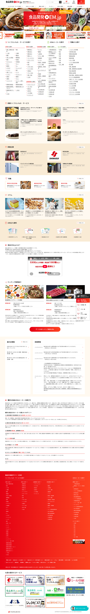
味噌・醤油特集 (72, 66)
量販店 (39, 51)
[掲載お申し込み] (81, 1)
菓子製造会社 (51, 61)
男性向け (29, 88)
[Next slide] (85, 35)
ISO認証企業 (41, 94)
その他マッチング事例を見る (46, 329)
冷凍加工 (29, 71)
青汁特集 (71, 64)
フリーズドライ (30, 58)
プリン (17, 78)
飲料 (17, 49)
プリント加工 (30, 73)
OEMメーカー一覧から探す (56, 28)
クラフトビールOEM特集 (74, 94)
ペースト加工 (30, 68)
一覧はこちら (81, 103)
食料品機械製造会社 (77, 496)
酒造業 (39, 74)
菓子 (17, 70)
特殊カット (29, 56)
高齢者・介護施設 (42, 76)
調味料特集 (71, 58)
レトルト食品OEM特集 (74, 62)
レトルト (8, 70)
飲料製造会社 (51, 55)
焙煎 (28, 64)
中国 (60, 60)
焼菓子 (17, 76)
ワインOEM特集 (72, 85)
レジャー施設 (41, 64)
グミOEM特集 (72, 88)
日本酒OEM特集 (72, 83)
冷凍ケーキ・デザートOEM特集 (76, 79)
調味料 (7, 66)
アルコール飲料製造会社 (78, 490)
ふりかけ (8, 68)
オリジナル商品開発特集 (74, 77)
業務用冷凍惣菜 (19, 84)
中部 (60, 56)
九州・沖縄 (61, 64)
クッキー (8, 74)
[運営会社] (73, 1)
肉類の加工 (29, 51)
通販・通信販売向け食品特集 (75, 68)
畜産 (7, 59)
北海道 (60, 49)
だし (17, 66)
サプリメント (9, 61)
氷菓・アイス (9, 72)
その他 (7, 94)
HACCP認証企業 (41, 84)
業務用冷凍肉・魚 (20, 86)
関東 (60, 54)
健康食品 (18, 57)
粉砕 (28, 62)
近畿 (60, 58)
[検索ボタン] (60, 2)
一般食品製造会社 (52, 49)
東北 (60, 51)
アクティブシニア (31, 84)
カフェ (39, 78)
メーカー (40, 60)
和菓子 (7, 76)
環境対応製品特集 (73, 54)
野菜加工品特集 (72, 73)
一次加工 (18, 90)
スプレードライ (30, 60)
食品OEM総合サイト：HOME (13, 475)
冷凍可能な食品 (72, 51)
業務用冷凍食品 (9, 84)
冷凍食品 (18, 61)
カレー (17, 64)
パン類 (7, 53)
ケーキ (17, 72)
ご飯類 (17, 53)
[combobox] (52, 2)
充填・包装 (29, 75)
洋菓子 (7, 78)
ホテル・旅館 (41, 56)
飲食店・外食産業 (42, 62)
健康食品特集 (72, 56)
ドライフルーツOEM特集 (74, 92)
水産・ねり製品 (9, 57)
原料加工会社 (51, 63)
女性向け (29, 91)
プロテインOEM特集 (73, 81)
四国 (60, 62)
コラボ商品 (29, 93)
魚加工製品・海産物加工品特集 (76, 75)
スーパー (40, 49)
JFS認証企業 (41, 91)
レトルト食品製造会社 (77, 498)
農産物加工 (29, 49)
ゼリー (7, 64)
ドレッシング (19, 68)
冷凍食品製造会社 (52, 72)
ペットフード (9, 81)
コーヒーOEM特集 (73, 90)
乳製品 (17, 59)
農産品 (17, 55)
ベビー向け (29, 86)
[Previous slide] (4, 35)
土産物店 (40, 54)
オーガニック (30, 95)
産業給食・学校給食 (51, 499)
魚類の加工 (29, 54)
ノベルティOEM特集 (73, 49)
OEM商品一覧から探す (34, 28)
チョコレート (19, 74)
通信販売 (40, 58)
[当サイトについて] (66, 1)
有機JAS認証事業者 (51, 513)
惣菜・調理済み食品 (9, 483)
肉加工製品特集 (72, 71)
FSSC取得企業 (41, 89)
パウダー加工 (30, 66)
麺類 (7, 55)
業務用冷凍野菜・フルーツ (10, 546)
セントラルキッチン (51, 501)
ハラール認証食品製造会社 (52, 509)
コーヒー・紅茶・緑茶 (10, 541)
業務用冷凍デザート (9, 550)
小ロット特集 (72, 60)
